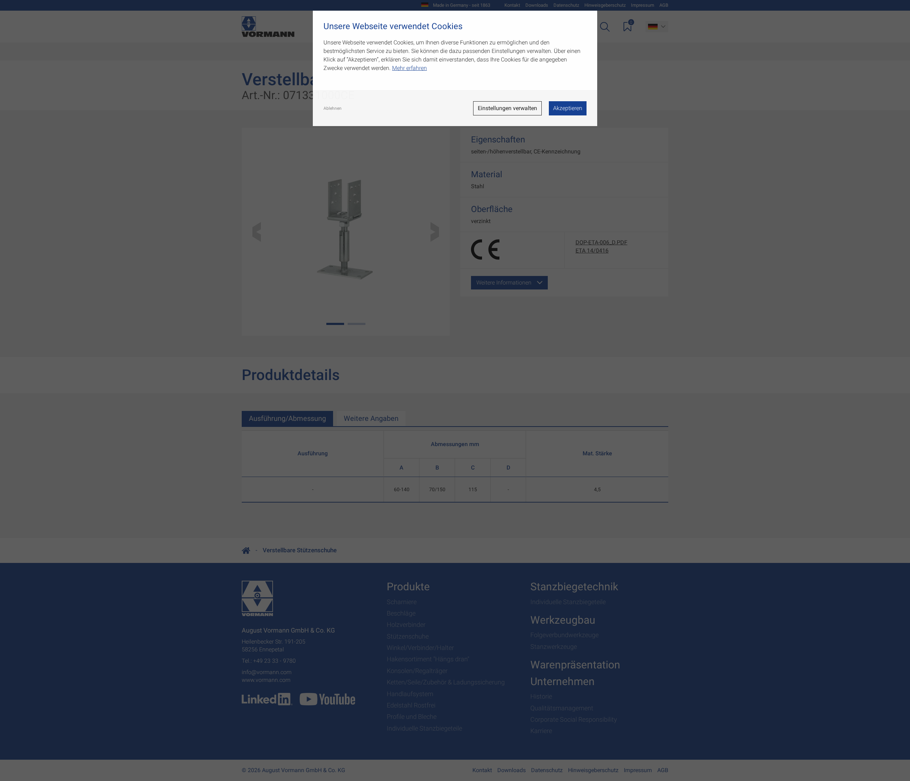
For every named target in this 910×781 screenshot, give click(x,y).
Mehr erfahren (409, 68)
